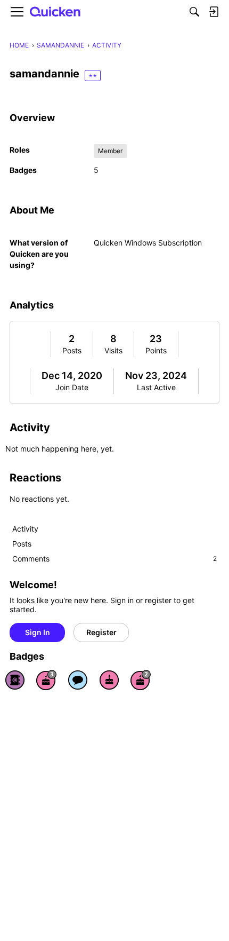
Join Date (71, 387)
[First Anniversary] (109, 680)
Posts (71, 350)
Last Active (156, 387)
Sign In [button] (37, 632)
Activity (25, 528)
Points (156, 350)
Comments (114, 558)
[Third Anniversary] (46, 680)
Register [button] (101, 632)
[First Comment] (78, 680)
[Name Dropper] (15, 680)
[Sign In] (213, 11)
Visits (113, 350)
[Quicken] (55, 12)
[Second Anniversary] (140, 680)
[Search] (194, 11)
